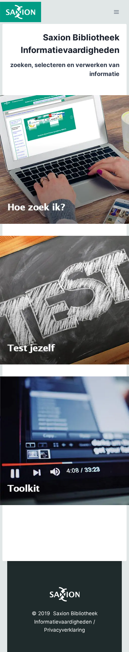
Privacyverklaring (64, 630)
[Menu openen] (116, 11)
